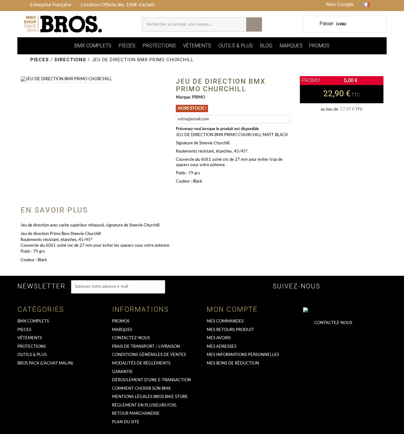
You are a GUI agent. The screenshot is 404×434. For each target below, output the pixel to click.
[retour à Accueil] (24, 59)
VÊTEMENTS (197, 46)
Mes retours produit (230, 330)
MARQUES (291, 46)
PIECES (24, 330)
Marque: (183, 97)
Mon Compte (340, 4)
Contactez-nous (131, 338)
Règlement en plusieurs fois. (144, 405)
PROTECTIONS (159, 46)
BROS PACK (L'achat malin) (45, 363)
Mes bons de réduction (233, 363)
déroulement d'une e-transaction (151, 380)
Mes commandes (225, 321)
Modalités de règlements (141, 363)
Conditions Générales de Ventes (149, 355)
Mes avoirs (219, 338)
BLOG (266, 46)
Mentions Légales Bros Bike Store (150, 397)
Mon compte (232, 309)
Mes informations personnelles (243, 355)
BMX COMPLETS (92, 46)
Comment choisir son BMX (141, 389)
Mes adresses (221, 347)
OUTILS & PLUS (235, 46)
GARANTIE (122, 372)
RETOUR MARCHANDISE (136, 414)
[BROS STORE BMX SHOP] (63, 24)
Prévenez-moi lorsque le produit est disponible (217, 129)
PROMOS (319, 46)
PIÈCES (127, 46)
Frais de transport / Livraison (146, 347)
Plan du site (126, 422)
